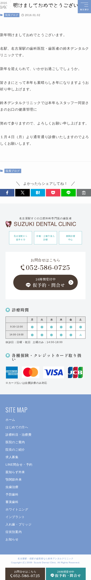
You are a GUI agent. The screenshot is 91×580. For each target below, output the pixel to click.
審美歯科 (12, 502)
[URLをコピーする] (84, 193)
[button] (7, 193)
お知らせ (12, 539)
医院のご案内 (15, 442)
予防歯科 (12, 494)
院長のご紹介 (15, 449)
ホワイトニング (17, 509)
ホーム (10, 419)
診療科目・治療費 (19, 434)
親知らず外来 (15, 472)
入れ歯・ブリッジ (19, 524)
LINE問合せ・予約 (19, 464)
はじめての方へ (17, 427)
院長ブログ (11, 15)
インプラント (15, 517)
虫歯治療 (12, 487)
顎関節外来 (14, 479)
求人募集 (12, 457)
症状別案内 (14, 532)
